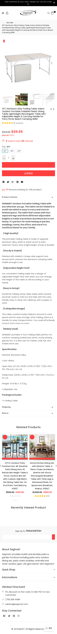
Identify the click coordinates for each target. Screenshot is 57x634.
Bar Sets (10, 22)
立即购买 (28, 173)
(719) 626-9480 (12, 599)
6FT (12, 151)
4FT (5, 151)
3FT (19, 151)
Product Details (9, 197)
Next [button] (52, 63)
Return (5, 413)
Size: (6, 146)
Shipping (6, 407)
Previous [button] (5, 63)
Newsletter (28, 530)
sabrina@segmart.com (16, 604)
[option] (28, 65)
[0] (52, 12)
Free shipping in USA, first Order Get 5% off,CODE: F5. (28, 3)
